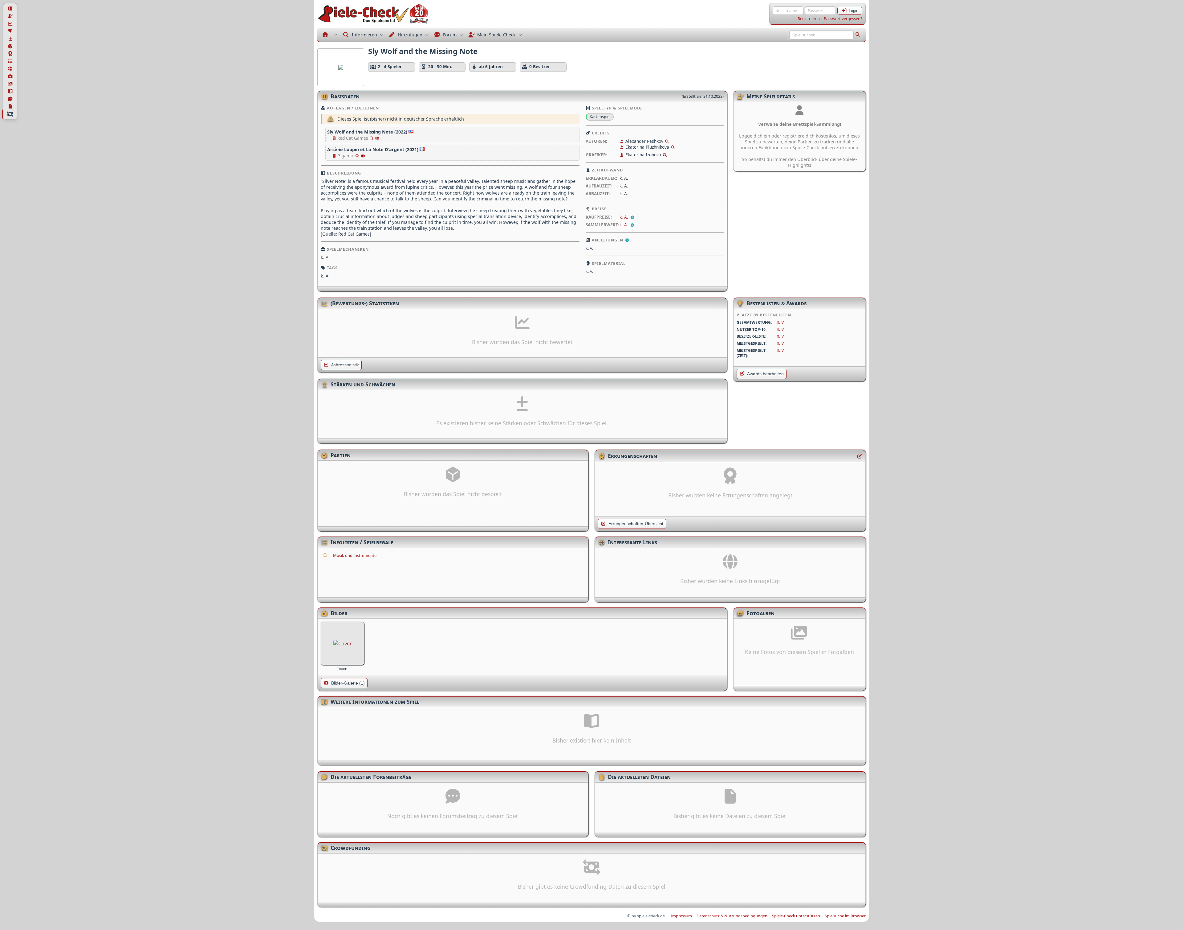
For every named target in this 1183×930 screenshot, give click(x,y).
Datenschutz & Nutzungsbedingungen (732, 916)
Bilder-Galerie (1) (348, 683)
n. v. (781, 322)
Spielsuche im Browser (845, 916)
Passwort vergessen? (843, 18)
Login (853, 10)
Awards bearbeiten (765, 374)
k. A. (624, 217)
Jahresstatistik (345, 365)
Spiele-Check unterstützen (796, 916)
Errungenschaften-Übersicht (635, 523)
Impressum (681, 916)
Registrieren (809, 18)
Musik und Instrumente (354, 555)
